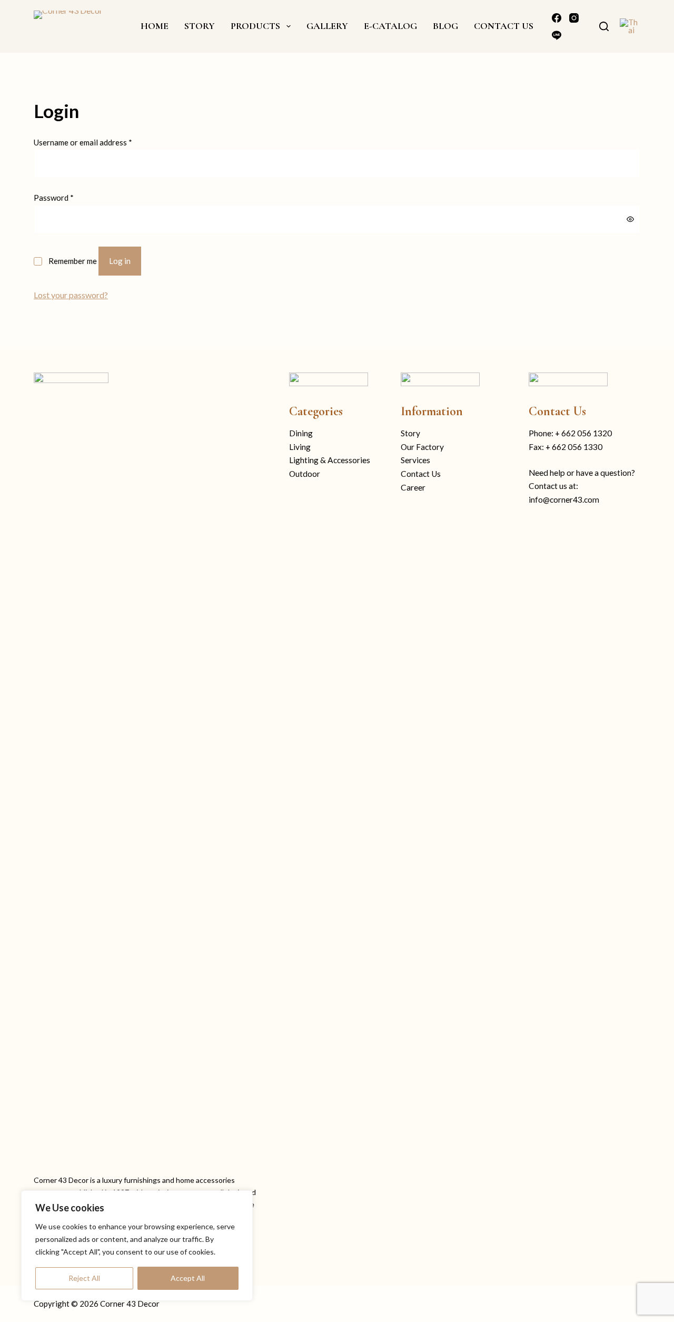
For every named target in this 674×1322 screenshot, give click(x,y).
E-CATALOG (390, 26)
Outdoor (304, 473)
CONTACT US (503, 26)
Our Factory (422, 447)
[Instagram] (574, 18)
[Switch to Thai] (630, 26)
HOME (154, 26)
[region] (137, 1245)
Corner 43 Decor (130, 1303)
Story (410, 433)
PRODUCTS (255, 26)
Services (415, 460)
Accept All (188, 1278)
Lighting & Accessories (329, 460)
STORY (199, 26)
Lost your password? (71, 295)
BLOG (445, 26)
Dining (301, 433)
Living (300, 447)
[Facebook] (556, 18)
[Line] (556, 35)
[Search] (604, 26)
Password (54, 197)
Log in (120, 261)
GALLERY (327, 26)
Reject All (84, 1278)
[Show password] (630, 219)
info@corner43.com (564, 499)
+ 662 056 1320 (583, 433)
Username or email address (83, 142)
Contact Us (421, 473)
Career (413, 487)
